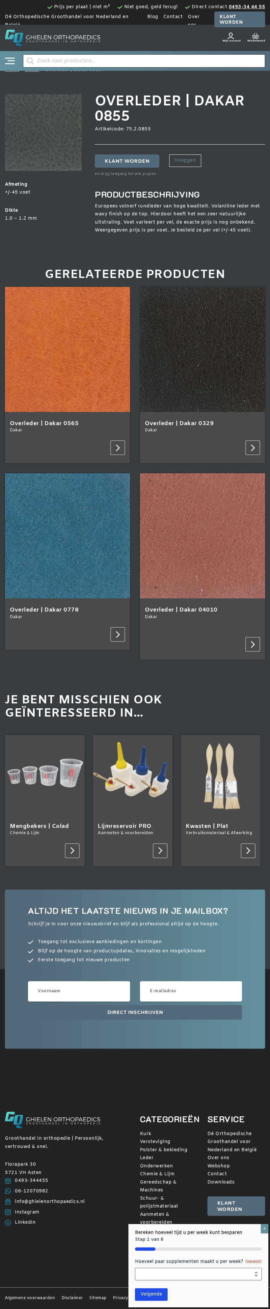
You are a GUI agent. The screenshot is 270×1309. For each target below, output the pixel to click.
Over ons (218, 1158)
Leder (147, 1158)
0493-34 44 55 (247, 7)
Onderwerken (156, 1166)
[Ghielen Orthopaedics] (52, 38)
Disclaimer (72, 1298)
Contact (173, 17)
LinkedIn (25, 1222)
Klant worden (231, 20)
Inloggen (185, 160)
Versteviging (155, 1142)
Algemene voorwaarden (30, 1298)
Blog (152, 17)
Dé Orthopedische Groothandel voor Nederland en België (232, 1142)
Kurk (145, 1134)
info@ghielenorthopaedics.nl (50, 1202)
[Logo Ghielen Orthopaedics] (56, 1120)
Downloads (221, 1182)
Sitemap (98, 1298)
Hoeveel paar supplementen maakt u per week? (198, 1262)
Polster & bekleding (164, 1150)
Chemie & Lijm (157, 1174)
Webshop (218, 1166)
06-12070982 (31, 1191)
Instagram (27, 1212)
